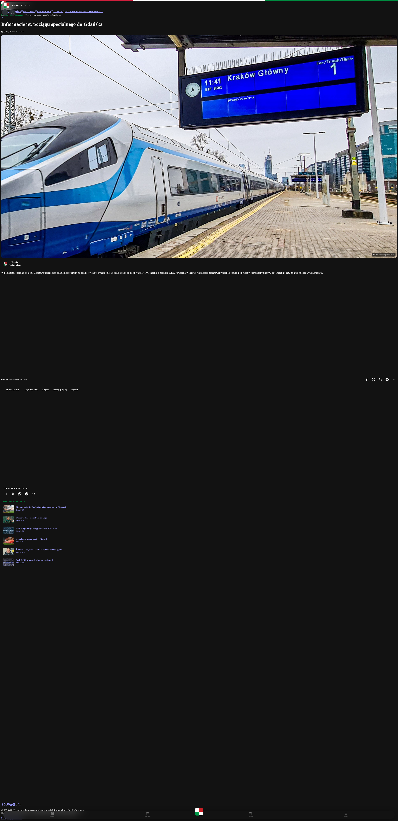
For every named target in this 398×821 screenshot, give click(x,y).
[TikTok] (16, 805)
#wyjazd (45, 390)
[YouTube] (8, 805)
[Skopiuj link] (394, 379)
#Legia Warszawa (31, 390)
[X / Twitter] (5, 805)
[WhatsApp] (380, 379)
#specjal (74, 390)
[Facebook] (366, 379)
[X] (373, 379)
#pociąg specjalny (60, 390)
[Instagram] (11, 805)
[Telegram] (387, 379)
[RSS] (19, 805)
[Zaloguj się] (2, 17)
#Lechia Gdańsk (12, 390)
